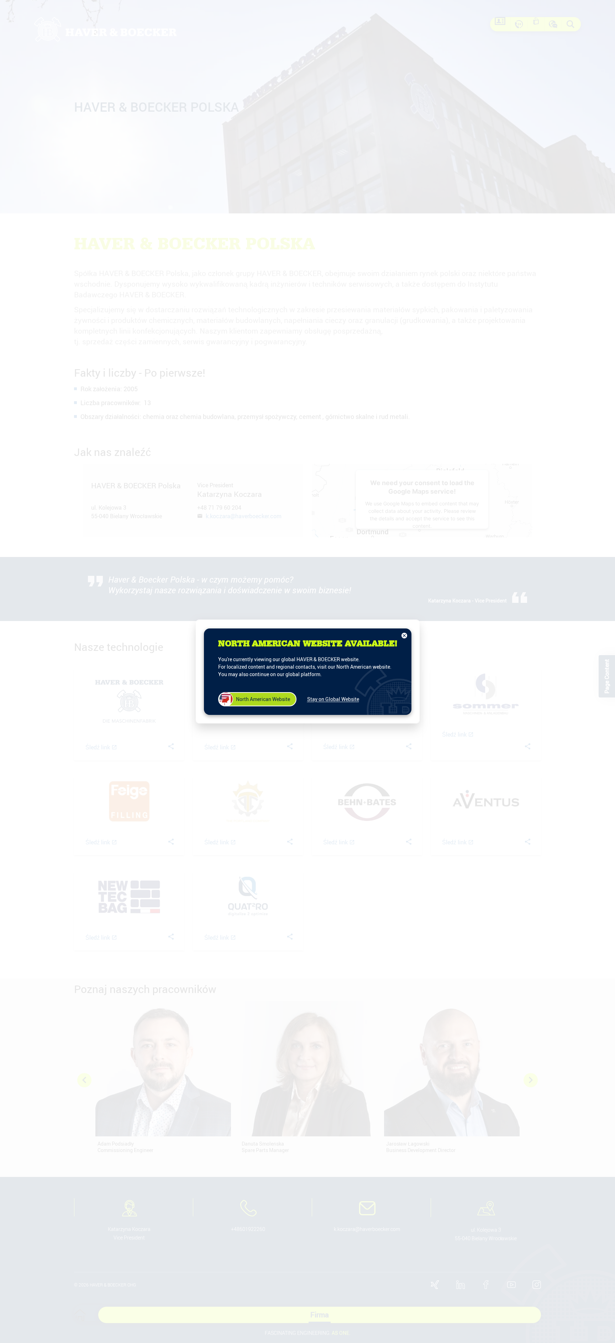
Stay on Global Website (333, 699)
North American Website (263, 699)
